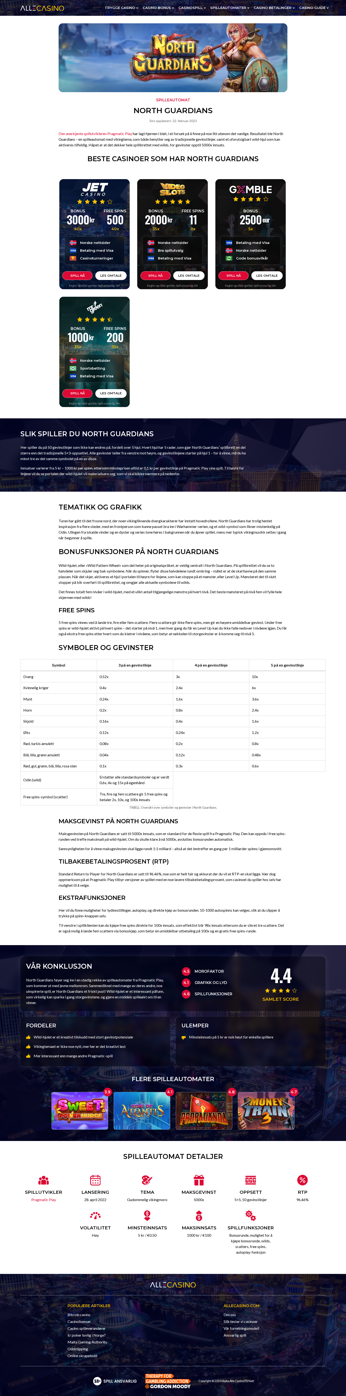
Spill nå (77, 275)
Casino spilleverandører (87, 1328)
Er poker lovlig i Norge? (87, 1335)
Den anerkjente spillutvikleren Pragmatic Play (95, 133)
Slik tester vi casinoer (241, 1321)
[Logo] (115, 1381)
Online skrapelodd (82, 1355)
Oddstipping (78, 1349)
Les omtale (111, 275)
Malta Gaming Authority (87, 1342)
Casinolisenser (79, 1321)
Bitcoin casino (79, 1314)
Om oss (230, 1314)
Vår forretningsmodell (241, 1328)
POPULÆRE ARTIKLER (89, 1306)
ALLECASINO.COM (242, 1306)
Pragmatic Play (43, 1199)
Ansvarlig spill (235, 1335)
